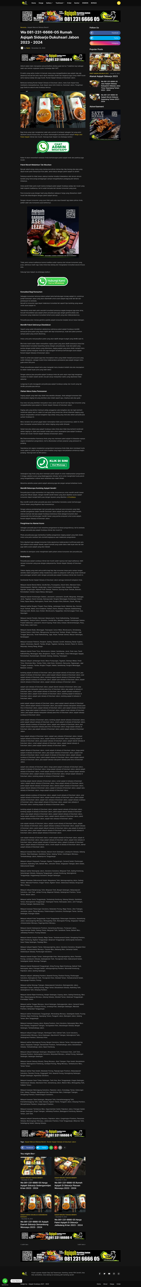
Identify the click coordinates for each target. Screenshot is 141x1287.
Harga (112, 1284)
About (105, 1284)
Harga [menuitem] (41, 3)
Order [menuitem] (69, 3)
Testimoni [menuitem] (59, 3)
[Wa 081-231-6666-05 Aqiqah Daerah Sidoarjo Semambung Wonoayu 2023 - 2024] (35, 1203)
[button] (119, 3)
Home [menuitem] (33, 3)
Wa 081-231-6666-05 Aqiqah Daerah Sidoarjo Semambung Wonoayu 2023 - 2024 (34, 1224)
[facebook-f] (100, 1274)
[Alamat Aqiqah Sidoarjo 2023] (105, 61)
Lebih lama (81, 1244)
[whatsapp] (119, 1274)
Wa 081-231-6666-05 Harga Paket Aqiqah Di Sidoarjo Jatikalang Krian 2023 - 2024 (69, 1222)
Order (119, 1284)
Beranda (23, 27)
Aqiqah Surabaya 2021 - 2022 (39, 1284)
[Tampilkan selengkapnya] (65, 1148)
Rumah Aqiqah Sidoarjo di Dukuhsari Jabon (61, 1142)
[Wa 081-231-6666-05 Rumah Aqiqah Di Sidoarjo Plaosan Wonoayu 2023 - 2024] (70, 1166)
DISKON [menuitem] (85, 3)
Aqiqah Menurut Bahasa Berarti (38, 27)
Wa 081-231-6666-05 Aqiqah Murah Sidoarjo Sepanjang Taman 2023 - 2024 (110, 98)
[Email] (60, 1148)
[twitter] (104, 1274)
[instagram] (114, 1274)
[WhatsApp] (51, 1148)
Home (99, 1284)
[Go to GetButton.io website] (5, 1285)
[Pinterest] (56, 1148)
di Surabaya (71, 497)
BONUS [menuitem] (94, 3)
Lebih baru (24, 1244)
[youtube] (109, 1274)
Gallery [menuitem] (49, 3)
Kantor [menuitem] (76, 3)
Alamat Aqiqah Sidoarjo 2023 (104, 76)
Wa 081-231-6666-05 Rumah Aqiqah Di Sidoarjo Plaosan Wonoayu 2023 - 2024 (68, 1185)
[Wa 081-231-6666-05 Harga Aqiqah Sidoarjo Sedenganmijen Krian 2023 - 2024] (35, 1166)
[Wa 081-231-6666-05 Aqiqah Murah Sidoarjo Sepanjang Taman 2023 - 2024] (95, 97)
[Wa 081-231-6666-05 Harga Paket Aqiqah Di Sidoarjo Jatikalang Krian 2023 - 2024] (70, 1203)
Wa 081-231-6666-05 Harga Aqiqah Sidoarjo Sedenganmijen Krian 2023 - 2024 (35, 1185)
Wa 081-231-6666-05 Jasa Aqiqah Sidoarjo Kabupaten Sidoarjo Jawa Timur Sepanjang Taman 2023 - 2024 (110, 85)
